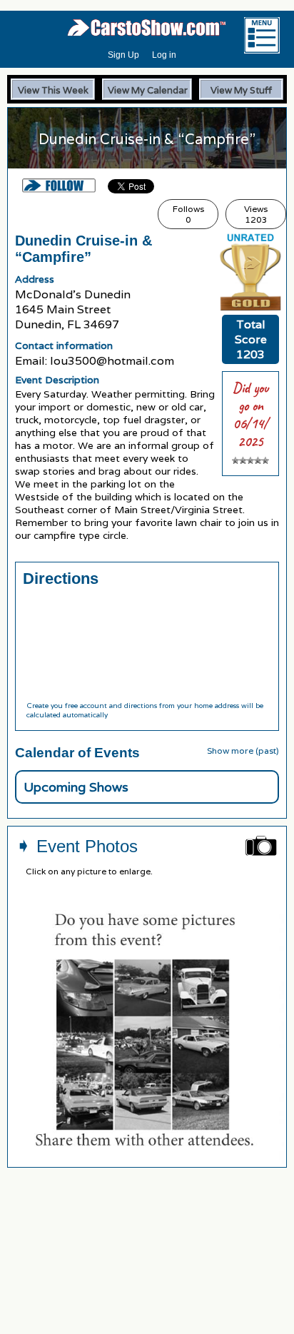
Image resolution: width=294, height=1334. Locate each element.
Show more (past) (243, 750)
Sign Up (123, 55)
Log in (164, 55)
